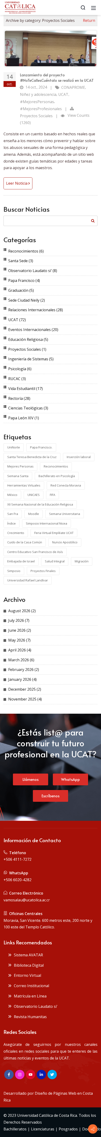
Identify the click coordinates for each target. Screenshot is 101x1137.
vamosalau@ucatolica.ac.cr (27, 900)
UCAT (63, 94)
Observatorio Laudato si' (35, 1006)
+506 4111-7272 (17, 859)
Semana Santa (17, 476)
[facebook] (9, 1074)
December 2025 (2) (24, 689)
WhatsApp (70, 779)
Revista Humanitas (29, 1016)
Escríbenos (50, 795)
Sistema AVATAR (27, 955)
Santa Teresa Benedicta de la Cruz (32, 457)
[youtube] (30, 1074)
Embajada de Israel (21, 561)
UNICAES (33, 495)
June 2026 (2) (19, 630)
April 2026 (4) (19, 650)
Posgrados (68, 1129)
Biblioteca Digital (28, 965)
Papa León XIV (23, 418)
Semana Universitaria (64, 514)
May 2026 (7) (19, 640)
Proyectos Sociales (36, 115)
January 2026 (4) (22, 679)
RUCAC (17, 378)
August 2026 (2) (22, 610)
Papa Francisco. (41, 447)
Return (89, 20)
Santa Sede (20, 260)
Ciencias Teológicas (28, 408)
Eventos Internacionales (33, 329)
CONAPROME (73, 87)
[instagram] (19, 1074)
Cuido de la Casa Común (24, 542)
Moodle (33, 514)
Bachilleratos (15, 1129)
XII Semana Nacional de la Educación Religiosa (40, 504)
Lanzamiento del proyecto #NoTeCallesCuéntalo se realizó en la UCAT (57, 77)
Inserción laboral (79, 457)
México (12, 495)
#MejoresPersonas (37, 101)
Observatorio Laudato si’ (32, 270)
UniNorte (13, 447)
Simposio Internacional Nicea (46, 523)
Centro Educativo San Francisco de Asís (35, 552)
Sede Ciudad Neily (26, 300)
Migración (82, 561)
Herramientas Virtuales (23, 485)
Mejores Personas (20, 466)
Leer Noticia (17, 183)
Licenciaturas (42, 1129)
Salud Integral (55, 561)
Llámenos (31, 779)
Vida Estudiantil (25, 388)
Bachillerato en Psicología (57, 476)
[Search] (83, 7)
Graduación (21, 290)
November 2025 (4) (25, 699)
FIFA (52, 495)
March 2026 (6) (21, 659)
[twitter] (52, 1074)
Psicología (19, 368)
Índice (11, 523)
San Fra (12, 514)
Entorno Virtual (26, 975)
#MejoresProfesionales (41, 108)
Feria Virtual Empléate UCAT (54, 533)
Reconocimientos (26, 251)
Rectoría (19, 398)
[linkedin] (41, 1074)
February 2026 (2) (23, 669)
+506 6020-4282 (17, 879)
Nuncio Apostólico (65, 542)
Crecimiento (15, 533)
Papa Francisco (24, 280)
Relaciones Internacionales (35, 309)
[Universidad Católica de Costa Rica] (20, 7)
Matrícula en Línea (29, 996)
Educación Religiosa (28, 339)
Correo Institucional (30, 985)
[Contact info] (92, 1129)
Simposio (13, 571)
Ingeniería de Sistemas (31, 359)
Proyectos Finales (43, 571)
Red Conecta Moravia (65, 485)
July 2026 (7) (18, 620)
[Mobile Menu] (93, 8)
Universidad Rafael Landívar (27, 580)
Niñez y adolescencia (38, 94)
